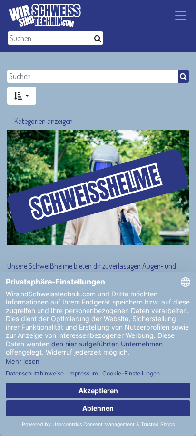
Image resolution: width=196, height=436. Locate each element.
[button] (21, 96)
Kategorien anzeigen (43, 121)
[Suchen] (97, 38)
